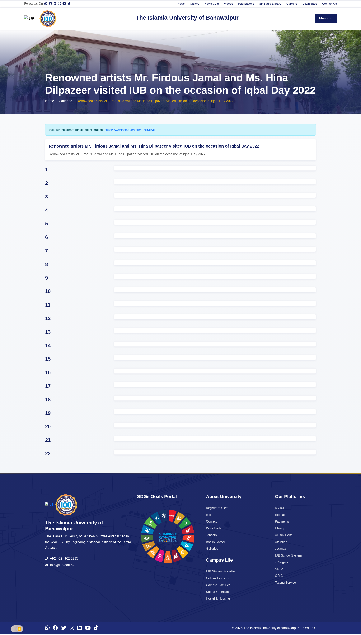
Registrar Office (217, 508)
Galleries (65, 101)
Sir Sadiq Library (270, 3)
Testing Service (285, 582)
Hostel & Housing (218, 598)
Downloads (309, 3)
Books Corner (215, 542)
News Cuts (212, 3)
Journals (281, 548)
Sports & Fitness (217, 591)
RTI (208, 514)
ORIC (279, 575)
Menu (324, 18)
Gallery (194, 3)
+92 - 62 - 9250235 (63, 558)
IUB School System (288, 555)
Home (49, 101)
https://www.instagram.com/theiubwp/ (129, 129)
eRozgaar (281, 562)
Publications (246, 3)
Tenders (211, 535)
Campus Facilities (218, 585)
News (181, 3)
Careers (291, 3)
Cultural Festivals (218, 578)
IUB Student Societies (221, 571)
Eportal (280, 514)
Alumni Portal (284, 535)
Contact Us (329, 3)
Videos (228, 3)
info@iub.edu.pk (61, 565)
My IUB (280, 508)
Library (279, 528)
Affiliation (281, 542)
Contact (211, 521)
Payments (282, 521)
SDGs (279, 569)
